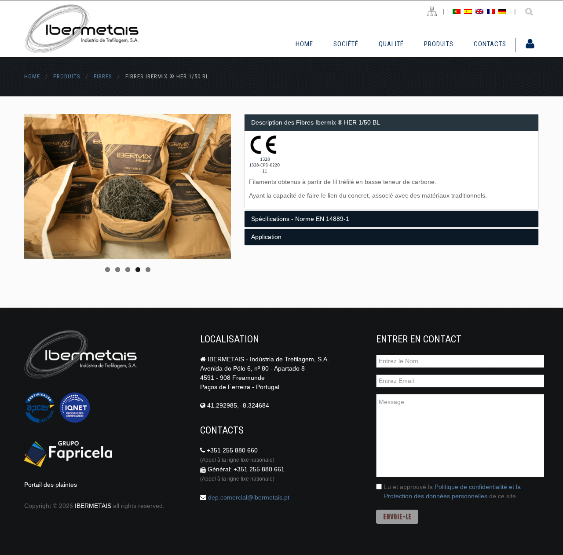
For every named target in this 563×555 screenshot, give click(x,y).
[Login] (530, 44)
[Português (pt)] (457, 11)
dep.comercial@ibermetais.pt (248, 497)
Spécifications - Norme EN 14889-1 (300, 218)
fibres (103, 76)
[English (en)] (479, 11)
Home (304, 44)
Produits (438, 44)
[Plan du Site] (432, 12)
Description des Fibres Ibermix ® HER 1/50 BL (315, 122)
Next (200, 186)
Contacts (490, 44)
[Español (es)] (468, 11)
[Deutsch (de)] (502, 11)
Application (266, 236)
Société (345, 44)
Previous (55, 186)
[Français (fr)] (491, 11)
